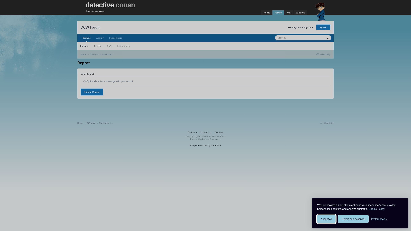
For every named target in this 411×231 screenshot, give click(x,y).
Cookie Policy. (377, 209)
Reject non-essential (353, 219)
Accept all (326, 219)
